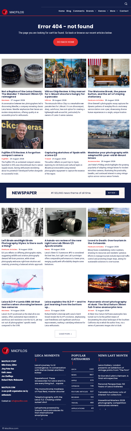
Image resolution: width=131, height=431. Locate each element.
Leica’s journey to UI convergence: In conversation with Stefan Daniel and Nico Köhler (50, 369)
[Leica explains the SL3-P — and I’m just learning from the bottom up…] (65, 283)
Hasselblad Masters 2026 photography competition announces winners (112, 403)
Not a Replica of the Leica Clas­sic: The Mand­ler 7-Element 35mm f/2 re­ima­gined (22, 94)
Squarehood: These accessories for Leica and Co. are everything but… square (50, 381)
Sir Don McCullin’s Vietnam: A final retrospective (113, 377)
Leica (47, 311)
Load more (64, 333)
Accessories (94, 161)
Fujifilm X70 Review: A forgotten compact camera (21, 154)
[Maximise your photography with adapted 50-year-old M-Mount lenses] (108, 134)
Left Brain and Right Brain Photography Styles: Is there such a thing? (22, 243)
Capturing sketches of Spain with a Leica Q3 (65, 154)
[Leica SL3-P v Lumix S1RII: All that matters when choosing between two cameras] (22, 283)
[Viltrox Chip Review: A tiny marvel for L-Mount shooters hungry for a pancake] (65, 73)
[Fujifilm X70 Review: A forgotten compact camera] (22, 134)
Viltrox (48, 100)
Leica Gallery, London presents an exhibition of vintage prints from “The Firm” (113, 368)
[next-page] (42, 419)
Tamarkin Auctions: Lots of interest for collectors (112, 393)
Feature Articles (96, 100)
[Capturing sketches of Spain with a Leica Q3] (65, 134)
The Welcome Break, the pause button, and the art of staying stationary (107, 94)
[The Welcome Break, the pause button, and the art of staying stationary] (108, 73)
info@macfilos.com (19, 401)
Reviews (5, 100)
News (47, 249)
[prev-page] (37, 419)
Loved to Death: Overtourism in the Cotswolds (107, 242)
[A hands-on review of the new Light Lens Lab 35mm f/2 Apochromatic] (65, 222)
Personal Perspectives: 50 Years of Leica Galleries (111, 385)
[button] (126, 3)
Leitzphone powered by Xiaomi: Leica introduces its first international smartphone (49, 411)
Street (91, 311)
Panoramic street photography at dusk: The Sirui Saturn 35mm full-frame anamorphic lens (107, 304)
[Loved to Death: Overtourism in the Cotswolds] (108, 222)
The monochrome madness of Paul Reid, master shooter (50, 390)
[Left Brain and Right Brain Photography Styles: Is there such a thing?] (22, 222)
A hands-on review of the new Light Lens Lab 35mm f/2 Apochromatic (63, 243)
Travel (48, 159)
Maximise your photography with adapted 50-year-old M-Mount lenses (108, 155)
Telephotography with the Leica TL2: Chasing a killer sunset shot (48, 400)
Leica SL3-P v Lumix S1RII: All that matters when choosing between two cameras (22, 304)
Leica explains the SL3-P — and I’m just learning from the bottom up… (65, 304)
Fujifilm (5, 159)
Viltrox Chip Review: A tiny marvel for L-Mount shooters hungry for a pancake (65, 94)
